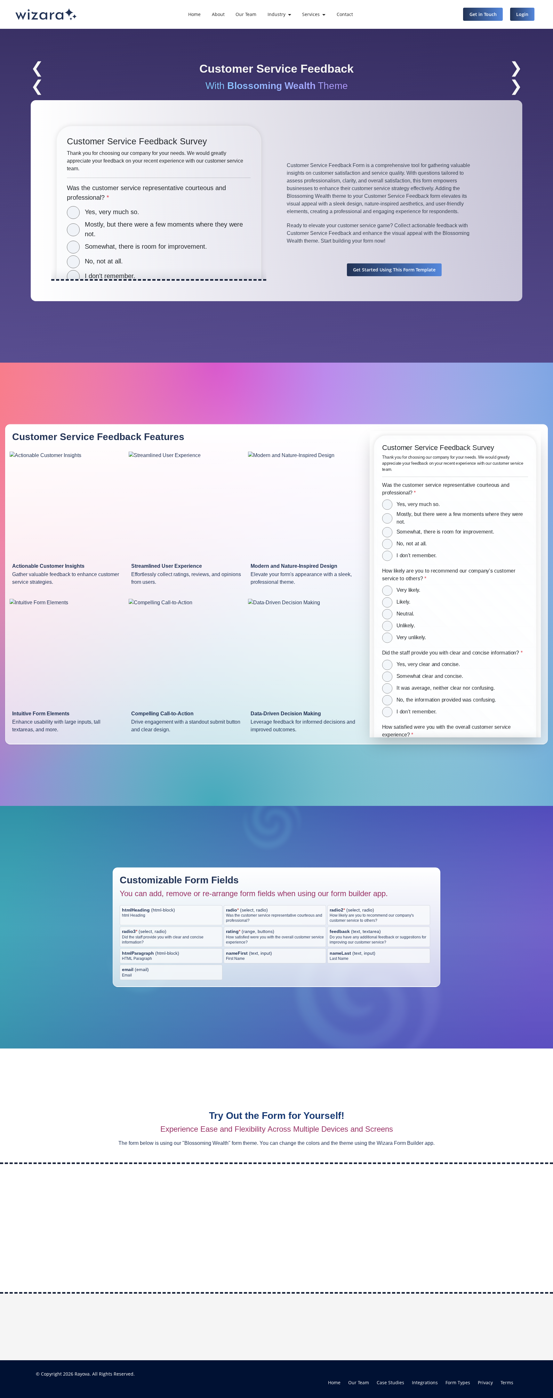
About (218, 14)
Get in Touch (483, 14)
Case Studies (390, 1382)
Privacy (485, 1382)
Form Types (457, 1382)
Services (311, 14)
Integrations (425, 1382)
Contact (345, 14)
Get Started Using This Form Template (394, 270)
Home (194, 14)
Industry (276, 14)
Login (522, 14)
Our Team (246, 14)
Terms (507, 1382)
